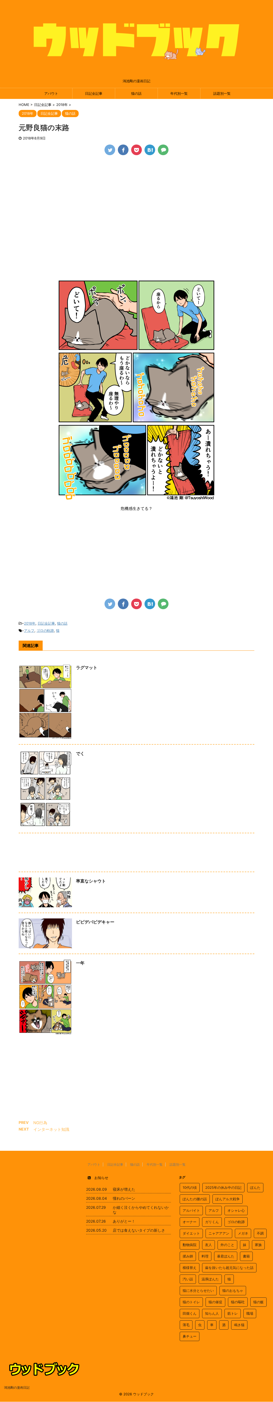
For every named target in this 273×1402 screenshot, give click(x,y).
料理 (205, 1256)
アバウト (51, 93)
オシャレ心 (236, 1210)
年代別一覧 (179, 93)
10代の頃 (190, 1187)
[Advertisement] (136, 200)
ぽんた (255, 1187)
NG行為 (40, 1122)
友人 (208, 1245)
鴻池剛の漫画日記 (17, 1387)
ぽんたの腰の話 (195, 1199)
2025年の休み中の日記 (223, 1187)
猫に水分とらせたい (198, 1290)
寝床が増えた (124, 1189)
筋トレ (232, 1313)
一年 (80, 963)
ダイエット (191, 1233)
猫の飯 (258, 1302)
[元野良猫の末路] (149, 150)
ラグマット (86, 667)
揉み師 (188, 1256)
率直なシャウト (91, 881)
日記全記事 (93, 93)
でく (80, 753)
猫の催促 (215, 1302)
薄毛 (186, 1325)
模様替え (189, 1267)
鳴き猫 (239, 1325)
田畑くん (189, 1313)
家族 (258, 1245)
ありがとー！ (124, 1221)
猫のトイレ (191, 1302)
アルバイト (191, 1210)
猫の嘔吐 (238, 1302)
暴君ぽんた (225, 1256)
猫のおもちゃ (232, 1290)
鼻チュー (189, 1336)
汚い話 (188, 1279)
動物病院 (189, 1245)
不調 (260, 1233)
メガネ (243, 1233)
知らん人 (212, 1313)
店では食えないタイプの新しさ (139, 1230)
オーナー (189, 1222)
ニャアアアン (218, 1233)
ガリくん (212, 1222)
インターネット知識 (51, 1129)
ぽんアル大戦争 (227, 1199)
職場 (249, 1313)
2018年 (29, 623)
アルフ (29, 630)
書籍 (246, 1256)
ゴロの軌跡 (45, 630)
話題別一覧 (222, 93)
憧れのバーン (124, 1198)
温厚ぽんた (210, 1279)
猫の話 (136, 93)
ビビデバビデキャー (95, 922)
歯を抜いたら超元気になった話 (229, 1267)
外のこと (227, 1245)
